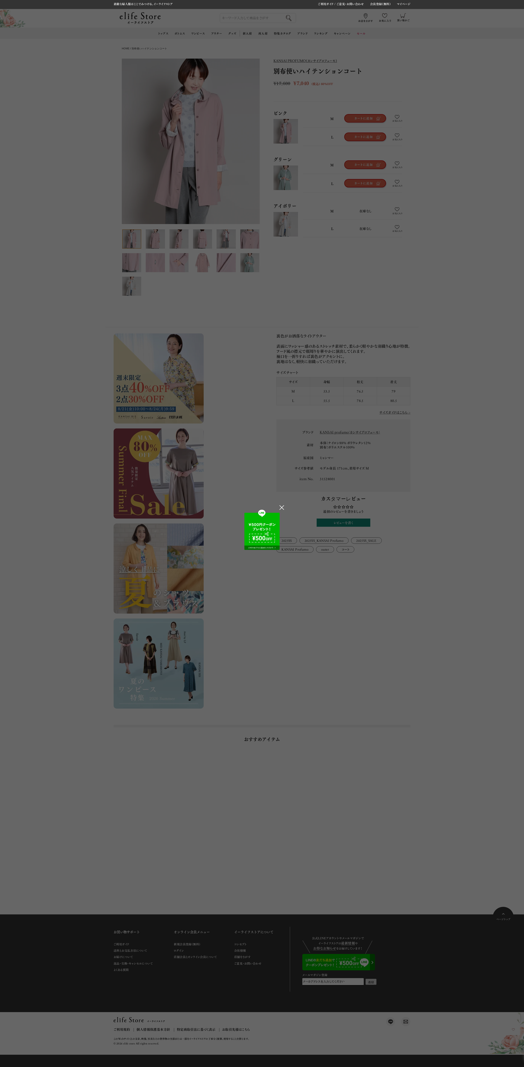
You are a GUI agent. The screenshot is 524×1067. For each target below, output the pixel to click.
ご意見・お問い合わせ (350, 3)
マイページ (403, 4)
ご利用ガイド (325, 3)
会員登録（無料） (380, 4)
